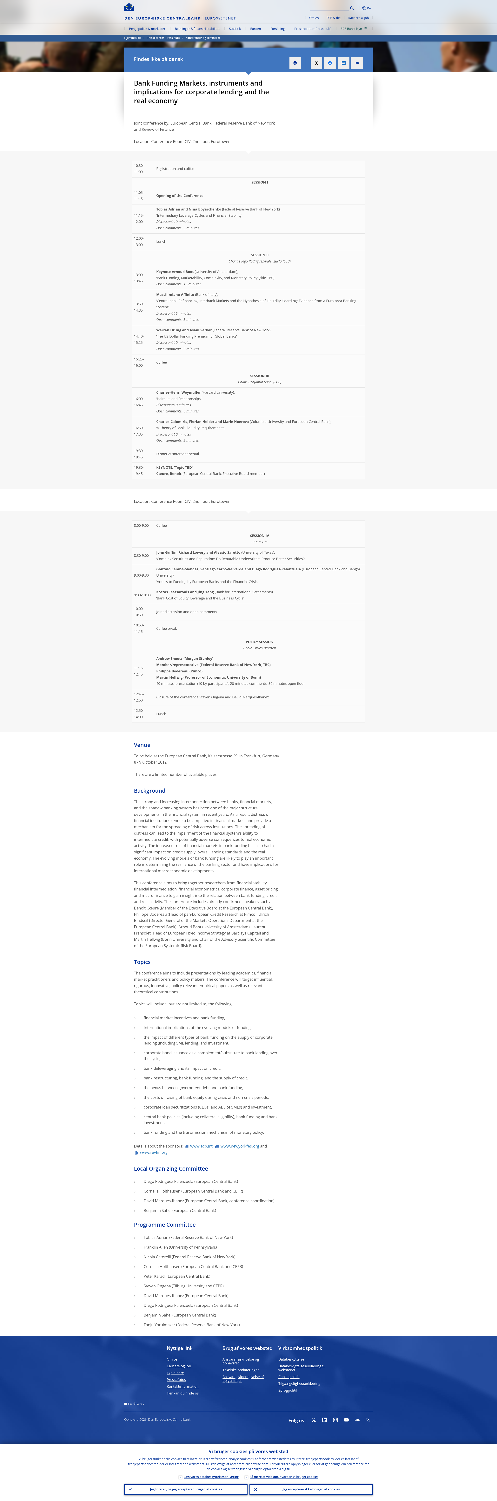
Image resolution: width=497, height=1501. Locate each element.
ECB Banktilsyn (351, 29)
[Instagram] (335, 1420)
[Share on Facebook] (330, 63)
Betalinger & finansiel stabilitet (197, 29)
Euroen (255, 29)
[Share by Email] (357, 63)
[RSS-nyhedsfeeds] (368, 1420)
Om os (314, 18)
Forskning (277, 29)
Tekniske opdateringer (240, 1370)
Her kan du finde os (183, 1393)
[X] (313, 1420)
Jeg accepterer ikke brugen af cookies (311, 1489)
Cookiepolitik (289, 1377)
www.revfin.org (154, 1153)
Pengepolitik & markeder (147, 29)
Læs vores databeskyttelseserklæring (211, 1477)
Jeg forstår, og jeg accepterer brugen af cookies (186, 1489)
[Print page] (295, 63)
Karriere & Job (358, 18)
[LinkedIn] (324, 1420)
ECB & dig (334, 18)
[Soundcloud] (357, 1420)
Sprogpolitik (288, 1390)
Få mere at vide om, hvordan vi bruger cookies (284, 1477)
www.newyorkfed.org (240, 1146)
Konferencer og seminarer (203, 38)
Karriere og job (179, 1366)
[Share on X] (316, 63)
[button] (359, 8)
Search (352, 8)
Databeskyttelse (291, 1359)
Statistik (235, 29)
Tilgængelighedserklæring (299, 1384)
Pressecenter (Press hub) (312, 29)
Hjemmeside (132, 38)
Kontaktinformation (183, 1386)
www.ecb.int (201, 1146)
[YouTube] (346, 1420)
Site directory (136, 1403)
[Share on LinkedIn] (343, 63)
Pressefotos (176, 1380)
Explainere (175, 1373)
